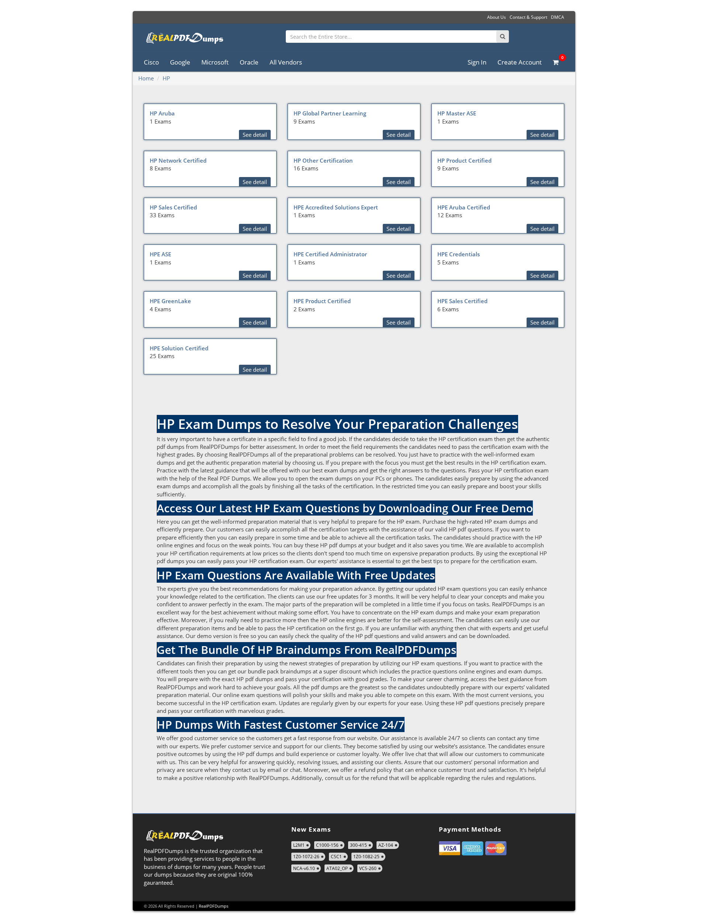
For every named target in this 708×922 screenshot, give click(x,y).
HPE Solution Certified (179, 348)
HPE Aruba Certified (463, 207)
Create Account (519, 62)
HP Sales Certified (173, 207)
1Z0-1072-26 (306, 856)
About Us (496, 17)
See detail (255, 134)
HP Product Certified (464, 160)
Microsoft (215, 62)
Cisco (151, 62)
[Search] (502, 36)
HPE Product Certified (322, 301)
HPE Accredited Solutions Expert (336, 207)
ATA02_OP (337, 868)
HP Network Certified (178, 160)
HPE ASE (160, 254)
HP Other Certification (323, 160)
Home (146, 78)
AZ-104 (385, 845)
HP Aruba (162, 113)
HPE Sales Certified (462, 301)
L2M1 (299, 845)
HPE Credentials (458, 254)
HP (166, 78)
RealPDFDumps (213, 906)
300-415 (358, 845)
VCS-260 (367, 868)
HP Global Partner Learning (330, 113)
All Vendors (286, 62)
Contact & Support (528, 17)
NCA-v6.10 (304, 868)
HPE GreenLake (170, 301)
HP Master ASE (456, 113)
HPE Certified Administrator (330, 254)
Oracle (249, 62)
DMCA (557, 17)
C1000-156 (327, 845)
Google (180, 62)
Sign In (477, 62)
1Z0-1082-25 (366, 856)
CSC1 (336, 856)
